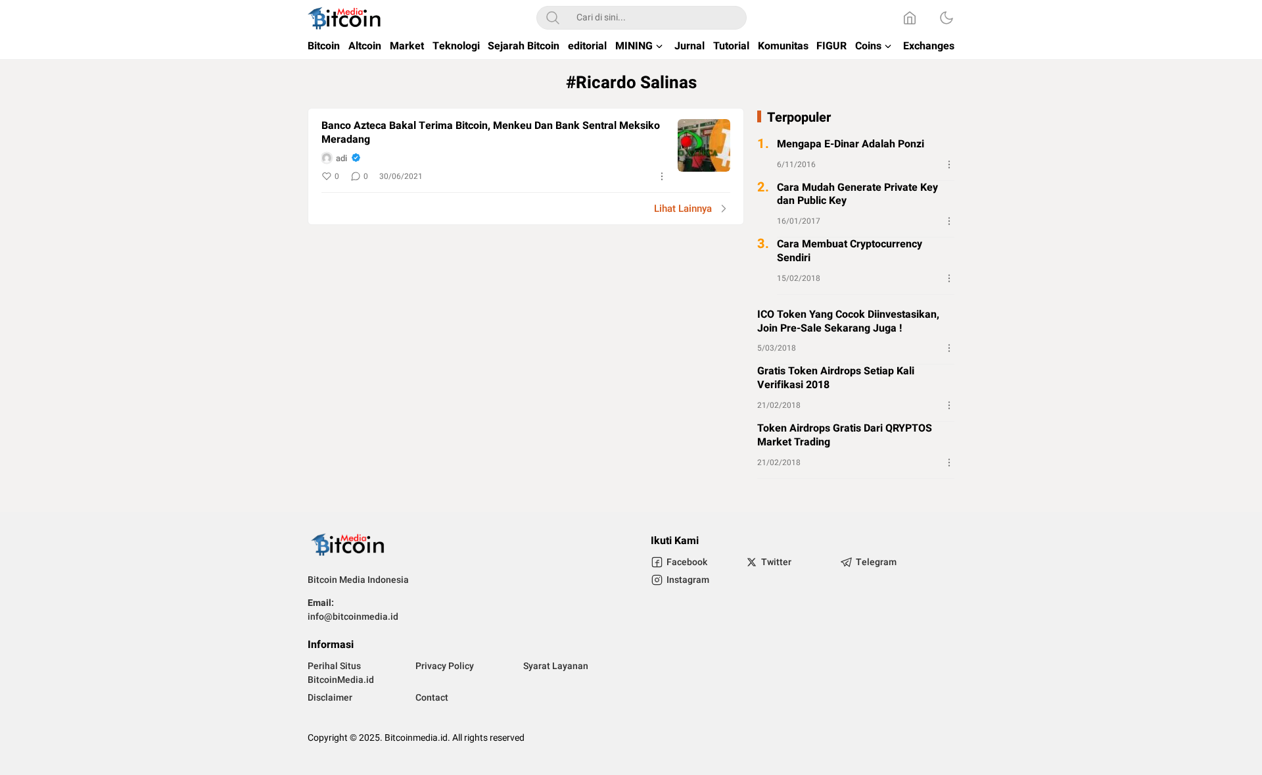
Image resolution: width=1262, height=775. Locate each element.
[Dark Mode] (946, 18)
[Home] (910, 18)
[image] (704, 145)
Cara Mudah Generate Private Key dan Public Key (857, 195)
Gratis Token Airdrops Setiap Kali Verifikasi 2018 (835, 378)
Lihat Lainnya (683, 208)
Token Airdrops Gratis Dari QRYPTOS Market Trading (844, 435)
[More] (662, 176)
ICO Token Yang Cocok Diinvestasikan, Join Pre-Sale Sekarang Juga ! (848, 322)
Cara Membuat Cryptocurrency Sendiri (849, 251)
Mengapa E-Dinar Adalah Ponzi (850, 144)
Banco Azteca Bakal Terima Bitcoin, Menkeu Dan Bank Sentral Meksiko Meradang (490, 133)
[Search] (553, 18)
